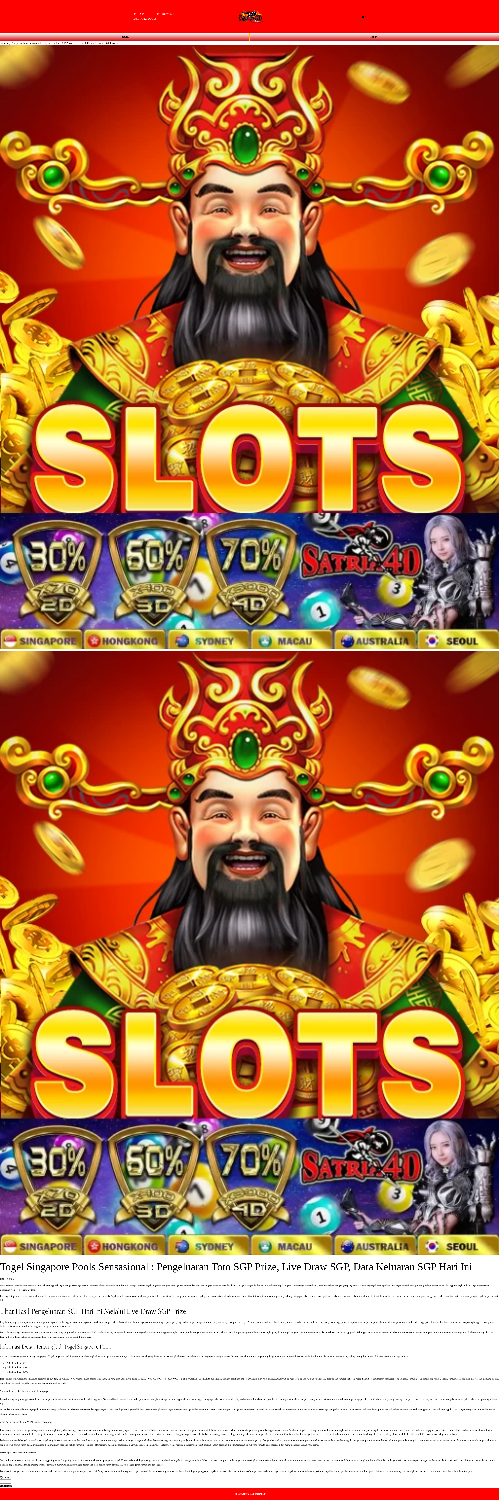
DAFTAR (374, 37)
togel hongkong (333, 1471)
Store (2, 43)
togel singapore (485, 1296)
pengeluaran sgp (61, 1337)
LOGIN (125, 37)
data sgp (461, 1378)
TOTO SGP (260, 1494)
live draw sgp (131, 1434)
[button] (6, 1486)
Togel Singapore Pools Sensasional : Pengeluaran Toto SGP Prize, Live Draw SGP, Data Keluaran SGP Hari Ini (62, 43)
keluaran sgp (195, 1399)
